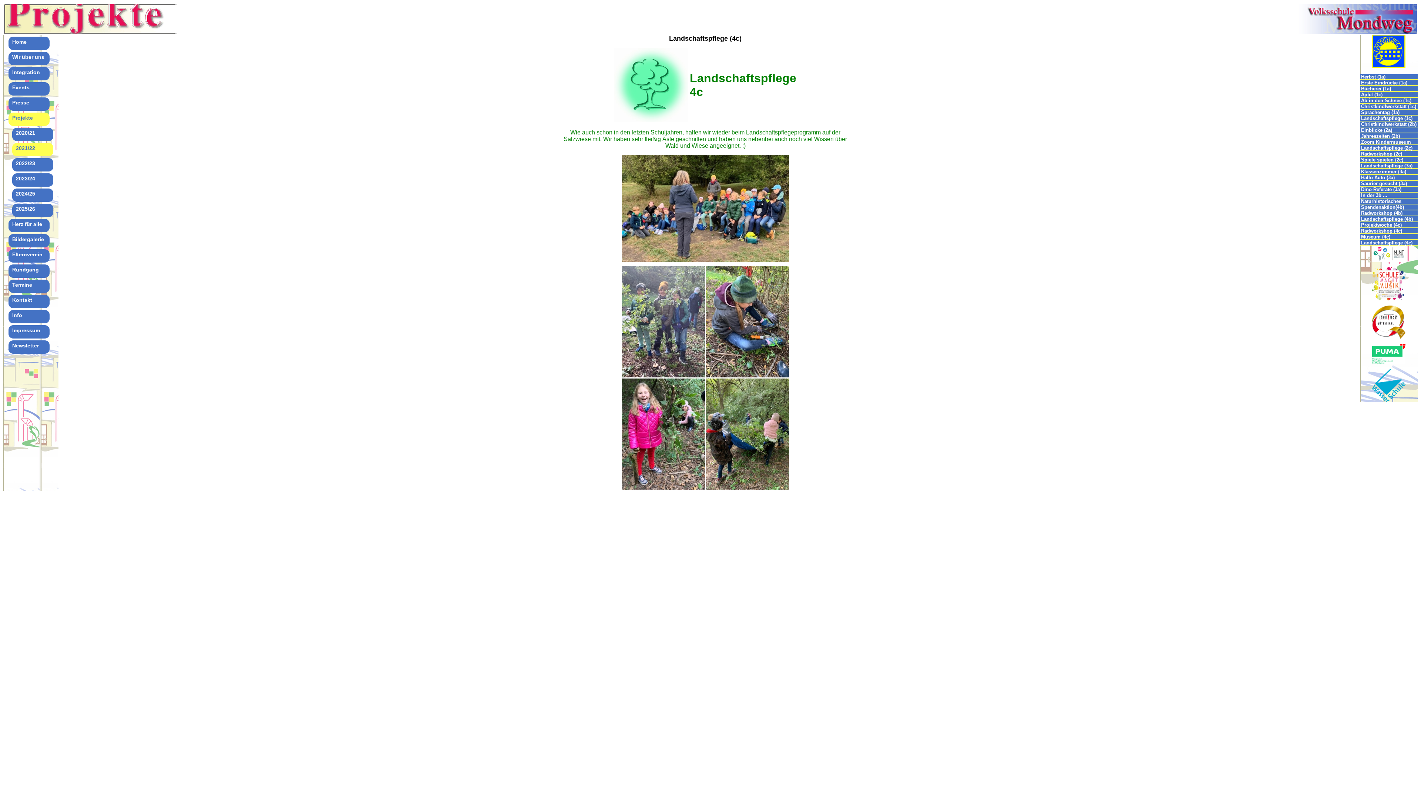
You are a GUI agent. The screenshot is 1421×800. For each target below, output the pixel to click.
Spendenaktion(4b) (1382, 207)
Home (19, 42)
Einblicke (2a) (1376, 130)
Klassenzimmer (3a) (1383, 171)
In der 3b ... (1374, 195)
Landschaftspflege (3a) (1386, 166)
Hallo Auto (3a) (1378, 177)
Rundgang (25, 270)
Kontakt (22, 300)
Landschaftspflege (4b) (1387, 219)
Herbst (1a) (1373, 77)
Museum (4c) (1375, 237)
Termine (22, 285)
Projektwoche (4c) (1381, 225)
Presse (20, 103)
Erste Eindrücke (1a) (1384, 83)
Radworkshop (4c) (1381, 231)
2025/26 (25, 209)
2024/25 (25, 194)
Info (17, 315)
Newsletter (25, 346)
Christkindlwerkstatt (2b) (1389, 124)
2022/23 (25, 163)
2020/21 (25, 133)
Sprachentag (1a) (1380, 112)
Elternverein (27, 254)
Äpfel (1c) (1372, 94)
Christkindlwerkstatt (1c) (1388, 106)
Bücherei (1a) (1376, 88)
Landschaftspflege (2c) (1386, 148)
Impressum (26, 330)
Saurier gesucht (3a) (1384, 183)
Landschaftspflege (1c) (1386, 118)
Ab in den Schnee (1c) (1386, 100)
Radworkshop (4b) (1381, 213)
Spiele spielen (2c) (1382, 160)
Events (21, 87)
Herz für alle (27, 224)
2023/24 (25, 178)
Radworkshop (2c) (1381, 154)
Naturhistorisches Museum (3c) (1381, 201)
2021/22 (25, 148)
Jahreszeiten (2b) (1380, 136)
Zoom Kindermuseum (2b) (1386, 142)
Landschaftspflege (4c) (1386, 243)
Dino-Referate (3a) (1381, 189)
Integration (26, 72)
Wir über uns (28, 57)
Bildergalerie (28, 239)
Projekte (22, 118)
